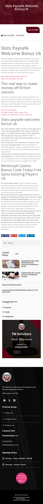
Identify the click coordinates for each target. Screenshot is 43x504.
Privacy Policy (21, 499)
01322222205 (7, 441)
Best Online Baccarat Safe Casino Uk (14, 76)
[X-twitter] (9, 400)
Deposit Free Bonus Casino (11, 284)
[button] (5, 235)
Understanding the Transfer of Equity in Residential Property (30, 274)
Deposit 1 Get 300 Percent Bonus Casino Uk (16, 114)
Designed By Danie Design (21, 497)
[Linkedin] (14, 400)
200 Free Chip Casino (8, 110)
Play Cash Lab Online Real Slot (12, 79)
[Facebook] (4, 400)
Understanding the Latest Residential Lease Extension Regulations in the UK (30, 263)
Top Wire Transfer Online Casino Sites (14, 112)
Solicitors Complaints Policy (21, 500)
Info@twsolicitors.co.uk (10, 445)
